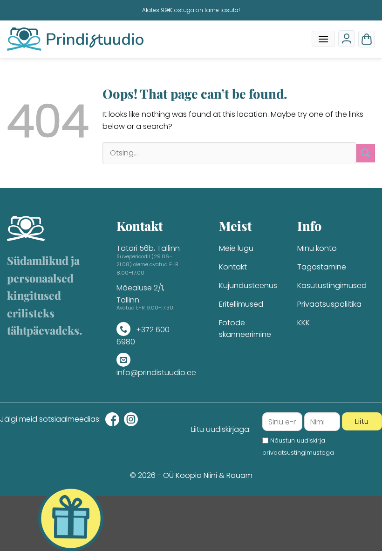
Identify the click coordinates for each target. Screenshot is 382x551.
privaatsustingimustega (298, 453)
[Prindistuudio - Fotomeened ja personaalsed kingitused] (75, 39)
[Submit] (365, 153)
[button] (323, 39)
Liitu (361, 421)
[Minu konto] (346, 38)
